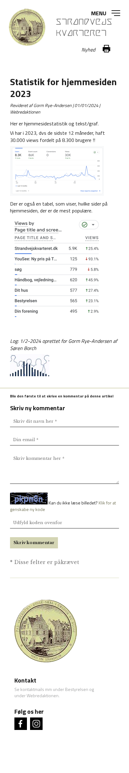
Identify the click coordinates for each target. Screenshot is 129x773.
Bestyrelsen (76, 689)
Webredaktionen (43, 695)
